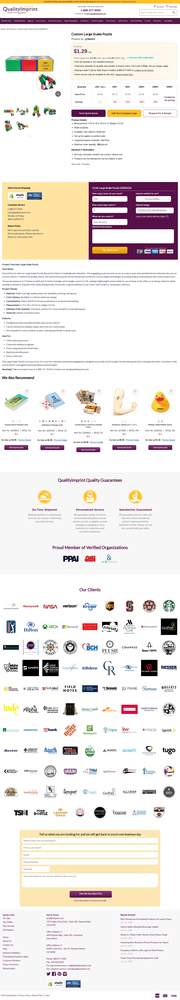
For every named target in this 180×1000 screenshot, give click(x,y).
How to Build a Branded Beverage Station (139, 927)
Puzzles (86, 164)
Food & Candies (97, 21)
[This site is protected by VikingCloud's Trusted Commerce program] (34, 196)
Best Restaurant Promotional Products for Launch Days (146, 919)
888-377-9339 (59, 959)
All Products (8, 930)
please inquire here (124, 74)
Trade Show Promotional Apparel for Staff (139, 958)
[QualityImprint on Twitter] (48, 975)
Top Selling (168, 21)
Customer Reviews (12, 960)
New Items (157, 21)
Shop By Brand (19, 21)
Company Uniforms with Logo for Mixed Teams (142, 950)
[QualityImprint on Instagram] (65, 975)
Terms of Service (10, 964)
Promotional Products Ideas (15, 956)
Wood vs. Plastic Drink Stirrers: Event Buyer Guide (144, 935)
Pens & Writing (136, 21)
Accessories (41, 21)
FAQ (5, 949)
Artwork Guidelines (11, 953)
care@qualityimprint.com (96, 14)
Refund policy (9, 968)
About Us (7, 941)
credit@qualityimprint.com (79, 965)
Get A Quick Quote (16, 447)
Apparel (30, 21)
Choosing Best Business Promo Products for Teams (144, 942)
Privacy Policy (25, 995)
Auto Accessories (55, 21)
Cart (175, 26)
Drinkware (85, 21)
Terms (47, 995)
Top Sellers (8, 922)
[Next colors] (60, 119)
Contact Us (8, 945)
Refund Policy (37, 995)
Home (5, 937)
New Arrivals (8, 926)
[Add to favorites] (27, 391)
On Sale (147, 21)
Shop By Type (6, 21)
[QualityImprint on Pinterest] (59, 975)
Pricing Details (24, 440)
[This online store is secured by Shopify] (17, 196)
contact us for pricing (143, 70)
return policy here (25, 237)
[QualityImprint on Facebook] (54, 975)
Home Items (111, 21)
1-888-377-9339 (91, 10)
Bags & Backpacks (71, 21)
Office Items (123, 21)
